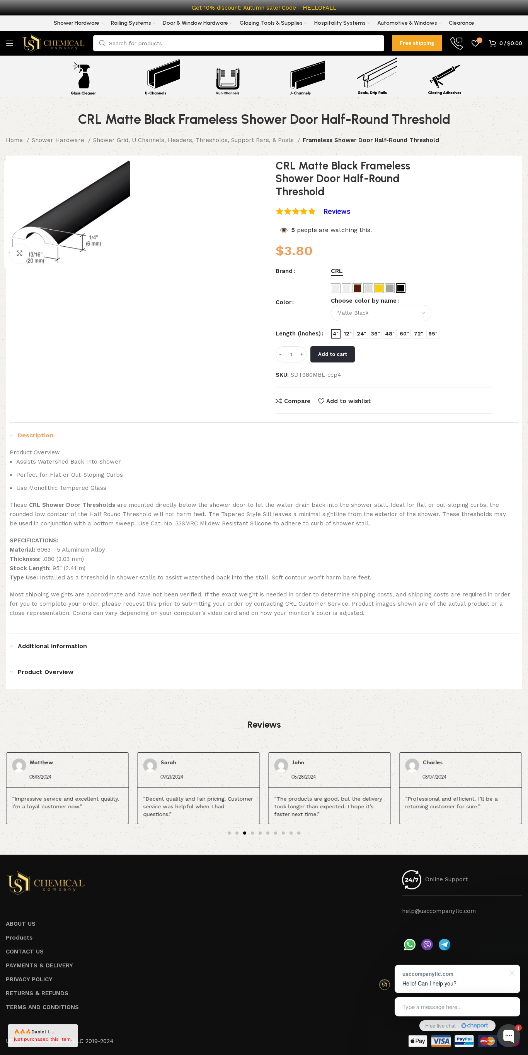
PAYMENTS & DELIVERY (39, 965)
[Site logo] (53, 42)
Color (283, 302)
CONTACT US (25, 951)
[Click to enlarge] (19, 253)
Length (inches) (298, 333)
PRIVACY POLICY (29, 979)
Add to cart (332, 354)
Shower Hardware (59, 140)
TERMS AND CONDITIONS (42, 1007)
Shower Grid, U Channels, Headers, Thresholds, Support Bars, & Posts (194, 140)
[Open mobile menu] (9, 43)
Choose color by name (364, 300)
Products (19, 937)
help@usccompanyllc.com (439, 911)
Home (15, 140)
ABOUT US (21, 923)
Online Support (446, 879)
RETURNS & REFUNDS (37, 993)
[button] (229, 833)
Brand (284, 271)
